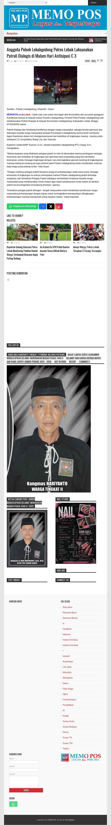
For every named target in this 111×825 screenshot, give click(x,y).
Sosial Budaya (70, 727)
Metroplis (67, 672)
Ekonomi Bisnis (70, 618)
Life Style (67, 667)
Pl (64, 710)
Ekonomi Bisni (70, 612)
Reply (11, 61)
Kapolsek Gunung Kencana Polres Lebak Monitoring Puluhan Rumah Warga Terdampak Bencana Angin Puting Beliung (22, 252)
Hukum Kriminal (70, 645)
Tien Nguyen (69, 820)
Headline (67, 629)
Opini (65, 694)
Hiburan (66, 634)
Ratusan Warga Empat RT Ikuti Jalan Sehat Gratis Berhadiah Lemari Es (76, 40)
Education (67, 607)
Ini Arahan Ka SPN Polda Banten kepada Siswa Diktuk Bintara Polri (54, 250)
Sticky (65, 732)
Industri (66, 656)
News (65, 683)
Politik (66, 716)
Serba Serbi (68, 721)
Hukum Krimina (70, 640)
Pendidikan (68, 705)
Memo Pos (52, 820)
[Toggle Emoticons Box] (8, 279)
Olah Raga (68, 689)
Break (11, 40)
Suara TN (67, 737)
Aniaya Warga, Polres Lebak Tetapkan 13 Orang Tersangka (87, 249)
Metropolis (20, 61)
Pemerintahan (69, 699)
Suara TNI (68, 743)
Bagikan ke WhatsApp (24, 206)
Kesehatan (68, 661)
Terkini (66, 748)
